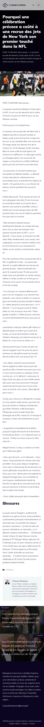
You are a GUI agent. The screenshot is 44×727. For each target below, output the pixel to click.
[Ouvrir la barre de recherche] (33, 5)
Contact (32, 724)
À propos (24, 724)
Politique (10, 569)
